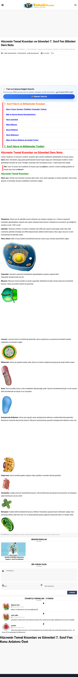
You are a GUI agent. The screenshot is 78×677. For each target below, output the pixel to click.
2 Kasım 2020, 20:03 (18, 627)
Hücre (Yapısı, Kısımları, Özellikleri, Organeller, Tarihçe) (26, 109)
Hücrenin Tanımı (40, 534)
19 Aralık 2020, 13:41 (19, 617)
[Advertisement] (39, 70)
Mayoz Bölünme (12, 130)
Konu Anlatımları (12, 49)
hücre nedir (21, 534)
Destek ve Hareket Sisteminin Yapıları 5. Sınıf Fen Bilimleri (14, 558)
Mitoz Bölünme (11, 125)
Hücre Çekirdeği (12, 119)
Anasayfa (3, 49)
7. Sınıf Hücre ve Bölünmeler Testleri (24, 146)
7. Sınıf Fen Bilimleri (31, 49)
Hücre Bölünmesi (12, 135)
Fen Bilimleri (21, 49)
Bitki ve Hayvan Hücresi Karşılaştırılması (21, 114)
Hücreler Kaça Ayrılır (30, 534)
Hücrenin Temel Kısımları (53, 534)
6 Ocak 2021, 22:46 (18, 607)
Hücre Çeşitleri (14, 534)
